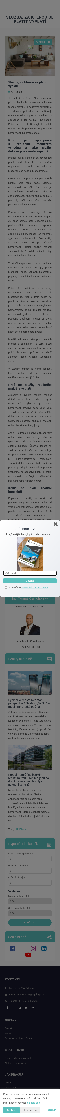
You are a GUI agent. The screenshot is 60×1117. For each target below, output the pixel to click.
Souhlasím (11, 1110)
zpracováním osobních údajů (35, 587)
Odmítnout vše (30, 1110)
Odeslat (30, 580)
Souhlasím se (15, 587)
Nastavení (52, 1110)
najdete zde (33, 1102)
